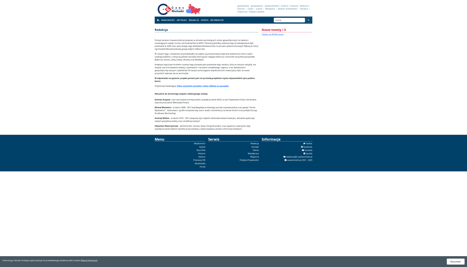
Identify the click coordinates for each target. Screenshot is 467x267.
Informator (217, 20)
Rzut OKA (201, 150)
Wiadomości (168, 20)
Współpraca (253, 153)
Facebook (307, 147)
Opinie (202, 147)
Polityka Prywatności (249, 160)
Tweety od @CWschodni (273, 34)
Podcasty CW (199, 160)
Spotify (309, 153)
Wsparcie (254, 156)
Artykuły (182, 20)
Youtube (308, 150)
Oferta (204, 20)
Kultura (201, 156)
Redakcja (194, 20)
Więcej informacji (89, 260)
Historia (201, 153)
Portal (202, 166)
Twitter (309, 143)
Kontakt (255, 147)
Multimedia (200, 163)
